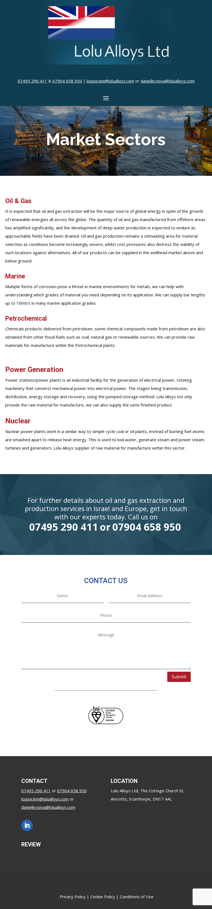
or (105, 527)
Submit (179, 677)
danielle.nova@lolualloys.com (168, 81)
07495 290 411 (32, 81)
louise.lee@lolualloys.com (110, 81)
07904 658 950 (67, 81)
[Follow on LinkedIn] (27, 825)
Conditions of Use (136, 896)
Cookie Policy (102, 896)
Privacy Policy (73, 896)
